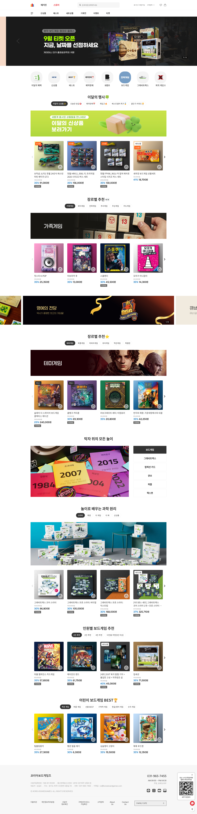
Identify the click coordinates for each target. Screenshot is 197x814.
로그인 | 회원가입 (139, 5)
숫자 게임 (131, 706)
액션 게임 (65, 706)
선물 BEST (89, 706)
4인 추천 (99, 635)
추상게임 (115, 206)
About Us (112, 803)
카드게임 (126, 206)
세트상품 (69, 13)
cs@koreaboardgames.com (111, 786)
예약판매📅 (90, 103)
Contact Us (125, 803)
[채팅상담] (192, 803)
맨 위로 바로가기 (192, 809)
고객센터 (150, 5)
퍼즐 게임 (77, 706)
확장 (89, 515)
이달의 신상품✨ (59, 103)
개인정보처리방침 (47, 802)
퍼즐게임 (81, 343)
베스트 (56, 13)
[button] (18, 41)
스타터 (80, 515)
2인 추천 (87, 635)
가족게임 (70, 206)
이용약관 (34, 802)
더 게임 (98, 515)
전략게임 (92, 206)
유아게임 (105, 343)
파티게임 (81, 206)
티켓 (108, 13)
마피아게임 (93, 343)
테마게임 (70, 343)
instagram (154, 790)
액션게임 (117, 343)
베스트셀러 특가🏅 (119, 103)
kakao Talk (148, 790)
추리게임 (104, 206)
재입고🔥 (103, 103)
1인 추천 (76, 635)
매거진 (44, 5)
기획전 (83, 13)
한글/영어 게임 (117, 706)
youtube (159, 790)
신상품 (43, 13)
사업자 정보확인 (64, 803)
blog (164, 790)
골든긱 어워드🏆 (137, 103)
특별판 (127, 343)
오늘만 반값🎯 (76, 103)
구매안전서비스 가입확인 (84, 803)
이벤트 (96, 13)
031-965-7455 (85, 786)
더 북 (107, 515)
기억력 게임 (102, 706)
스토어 (56, 5)
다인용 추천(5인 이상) (115, 635)
